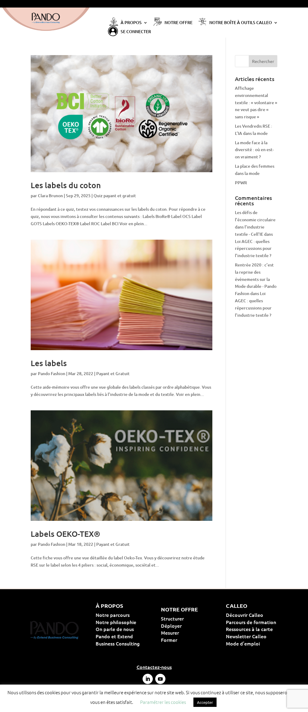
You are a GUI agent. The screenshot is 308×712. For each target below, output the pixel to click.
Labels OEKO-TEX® (65, 534)
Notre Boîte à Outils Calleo (240, 22)
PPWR (241, 182)
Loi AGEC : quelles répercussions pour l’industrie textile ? (253, 248)
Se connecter (136, 32)
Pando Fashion (51, 373)
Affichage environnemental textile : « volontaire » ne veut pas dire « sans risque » (256, 102)
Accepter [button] (205, 702)
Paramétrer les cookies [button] (163, 702)
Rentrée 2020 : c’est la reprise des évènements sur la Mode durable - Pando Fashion (255, 279)
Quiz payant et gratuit (115, 195)
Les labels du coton (66, 185)
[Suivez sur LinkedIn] (148, 679)
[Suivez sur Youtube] (160, 679)
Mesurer (189, 632)
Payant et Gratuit (113, 373)
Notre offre (178, 22)
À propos (131, 22)
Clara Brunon (50, 195)
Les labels (49, 363)
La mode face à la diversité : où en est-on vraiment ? (254, 150)
